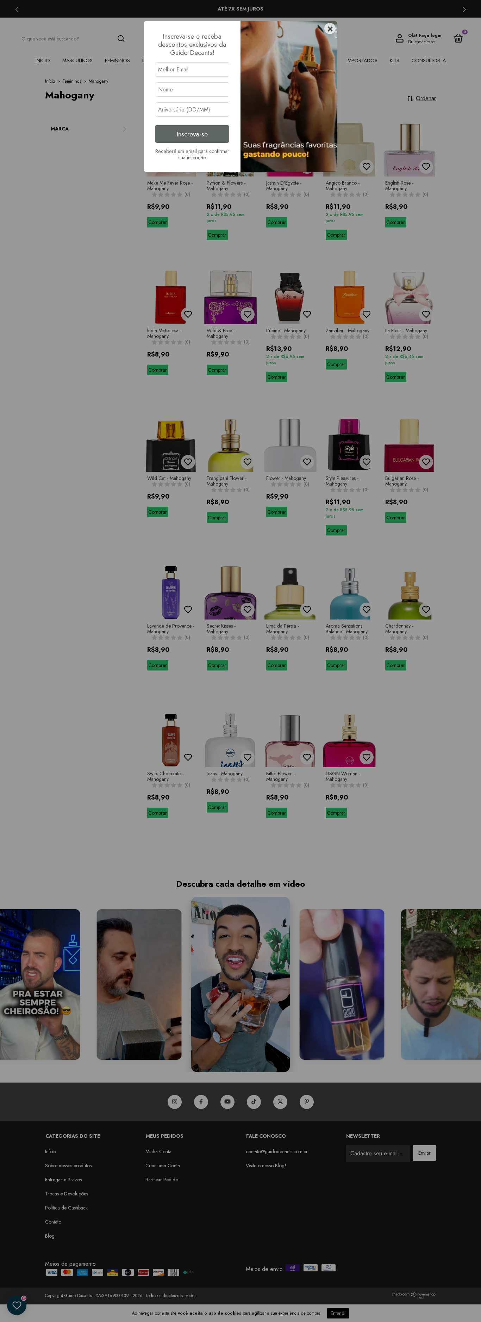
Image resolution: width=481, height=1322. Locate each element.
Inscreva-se (192, 134)
